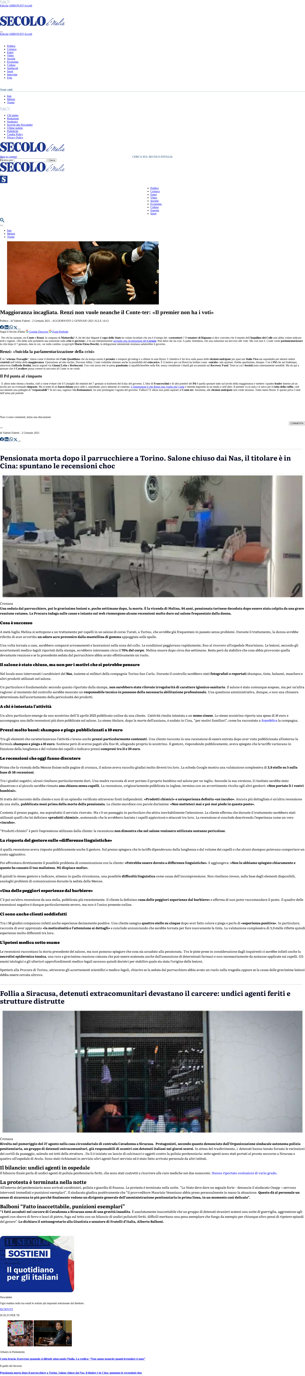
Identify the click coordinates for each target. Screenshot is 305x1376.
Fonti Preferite (60, 331)
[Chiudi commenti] (1, 427)
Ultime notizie (15, 127)
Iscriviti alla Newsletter (20, 124)
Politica (11, 45)
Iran (9, 96)
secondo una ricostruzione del (134, 340)
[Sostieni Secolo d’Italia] (37, 1291)
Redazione (13, 118)
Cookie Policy (15, 134)
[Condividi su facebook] (2, 328)
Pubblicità (12, 131)
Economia (12, 61)
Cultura (11, 64)
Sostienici (12, 121)
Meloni (11, 99)
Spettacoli (12, 68)
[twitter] (8, 2)
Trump (10, 102)
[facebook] (1, 2)
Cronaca (11, 49)
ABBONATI (16, 5)
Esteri (10, 52)
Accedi (28, 5)
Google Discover (38, 331)
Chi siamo (12, 115)
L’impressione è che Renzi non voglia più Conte (157, 386)
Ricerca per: (6, 160)
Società (11, 58)
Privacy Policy (15, 137)
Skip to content (8, 156)
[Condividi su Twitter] (16, 328)
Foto (9, 77)
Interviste (12, 74)
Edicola (4, 5)
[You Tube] (4, 2)
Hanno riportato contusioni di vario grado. (245, 1173)
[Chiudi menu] (1, 31)
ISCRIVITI (6, 1309)
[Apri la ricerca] (2, 221)
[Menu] (1, 175)
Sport (10, 71)
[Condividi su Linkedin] (7, 328)
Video (10, 55)
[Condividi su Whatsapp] (11, 328)
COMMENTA (297, 423)
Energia (154, 210)
